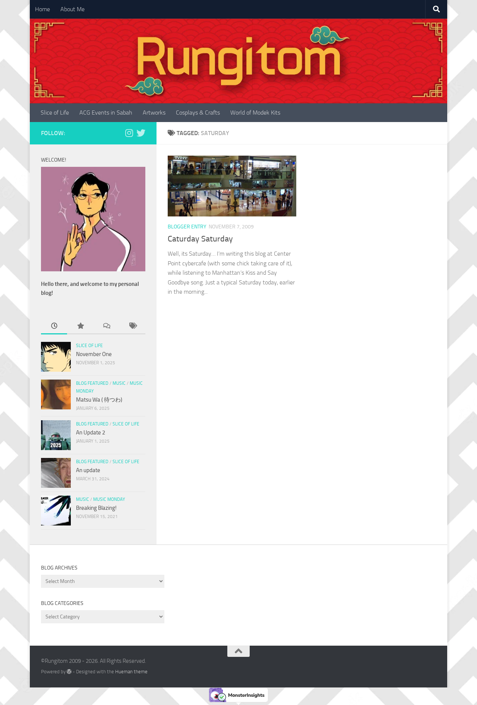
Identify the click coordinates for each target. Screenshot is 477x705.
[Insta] (128, 132)
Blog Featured (92, 383)
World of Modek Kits (255, 112)
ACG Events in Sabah (105, 112)
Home (42, 9)
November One (94, 354)
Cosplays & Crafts (198, 112)
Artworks (154, 112)
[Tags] (132, 326)
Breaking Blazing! (96, 508)
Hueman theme (131, 671)
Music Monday (109, 499)
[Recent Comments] (106, 326)
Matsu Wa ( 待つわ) (99, 399)
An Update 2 (90, 432)
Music (119, 383)
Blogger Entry (187, 227)
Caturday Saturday (200, 239)
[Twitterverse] (140, 132)
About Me (72, 9)
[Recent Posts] (54, 326)
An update (88, 470)
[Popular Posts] (80, 326)
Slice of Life (55, 112)
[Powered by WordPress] (69, 671)
